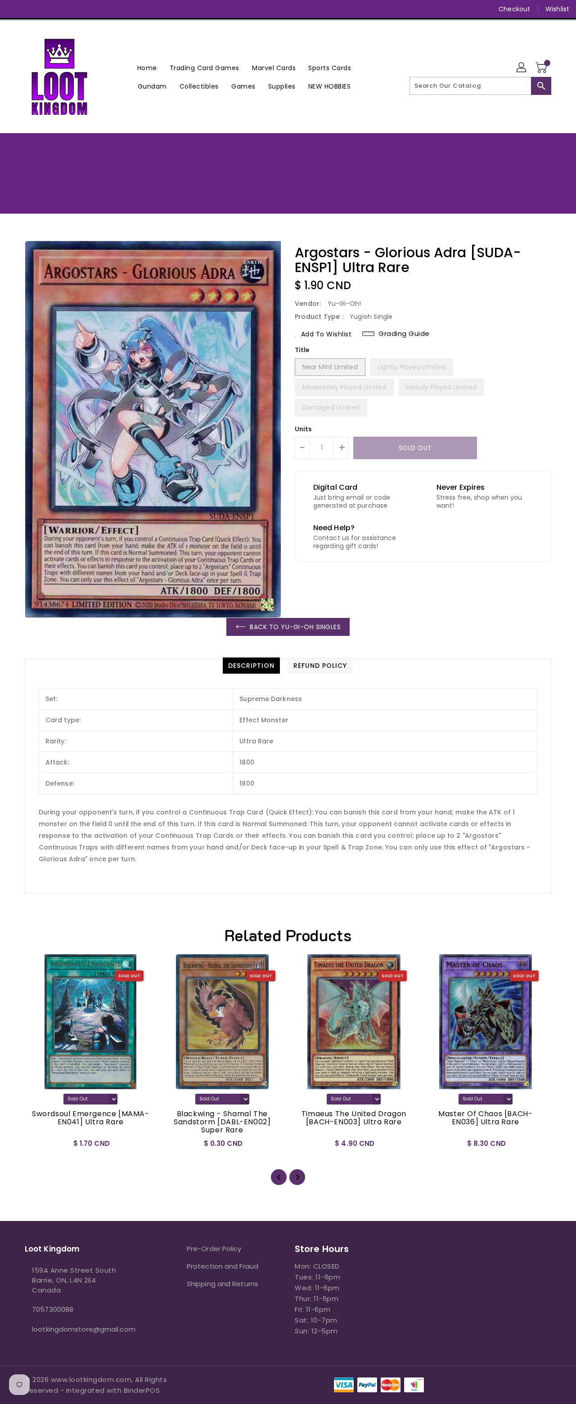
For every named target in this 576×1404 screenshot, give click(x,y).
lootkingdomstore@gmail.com (83, 1329)
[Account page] (522, 68)
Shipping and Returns (222, 1283)
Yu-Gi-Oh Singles (314, 181)
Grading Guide (404, 333)
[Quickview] (39, 1147)
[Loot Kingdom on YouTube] (65, 9)
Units (303, 429)
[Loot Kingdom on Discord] (83, 9)
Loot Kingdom (255, 181)
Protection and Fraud (222, 1266)
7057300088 (52, 1309)
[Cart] (542, 68)
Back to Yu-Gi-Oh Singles (295, 626)
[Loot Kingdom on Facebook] (14, 9)
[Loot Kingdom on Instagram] (48, 9)
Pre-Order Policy (214, 1248)
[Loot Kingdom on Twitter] (31, 9)
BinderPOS (142, 1390)
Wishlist (557, 8)
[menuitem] (147, 67)
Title (302, 349)
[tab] (251, 665)
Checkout (514, 8)
